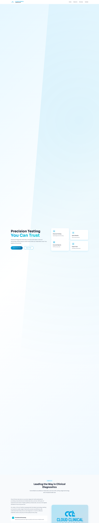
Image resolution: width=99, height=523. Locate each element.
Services (81, 1)
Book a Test (28, 247)
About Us (75, 1)
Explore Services (17, 247)
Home (70, 1)
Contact (86, 1)
